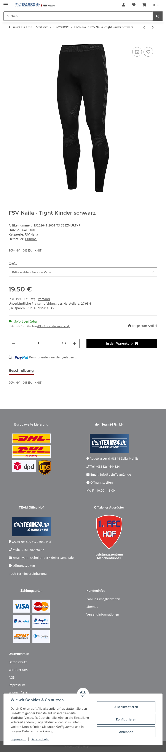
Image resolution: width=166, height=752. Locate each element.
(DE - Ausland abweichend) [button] (53, 326)
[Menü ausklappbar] (5, 2)
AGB (12, 677)
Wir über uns (18, 670)
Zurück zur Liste (22, 27)
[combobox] (83, 272)
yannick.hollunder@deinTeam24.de (48, 558)
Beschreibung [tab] (21, 371)
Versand (44, 299)
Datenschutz (40, 739)
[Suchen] (158, 16)
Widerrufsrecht (20, 692)
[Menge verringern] (13, 343)
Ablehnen (126, 732)
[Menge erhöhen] (74, 343)
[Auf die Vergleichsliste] (137, 52)
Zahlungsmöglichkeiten (103, 599)
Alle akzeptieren (126, 707)
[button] (124, 4)
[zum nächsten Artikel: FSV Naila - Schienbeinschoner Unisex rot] (152, 27)
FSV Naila (31, 234)
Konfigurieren (126, 719)
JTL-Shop (83, 746)
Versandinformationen (102, 614)
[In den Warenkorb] (12, 41)
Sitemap (92, 607)
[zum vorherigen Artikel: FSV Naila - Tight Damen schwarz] (144, 27)
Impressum (18, 739)
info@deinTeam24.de (115, 474)
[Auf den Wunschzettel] (148, 52)
